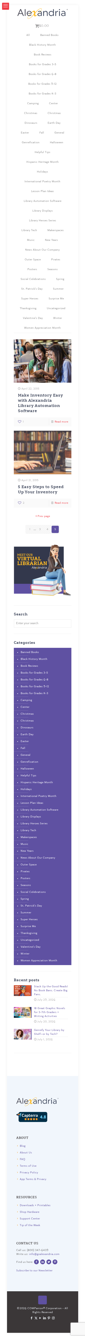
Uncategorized (56, 308)
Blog (23, 1146)
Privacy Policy (29, 1172)
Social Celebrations (33, 279)
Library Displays (42, 211)
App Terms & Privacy (33, 1179)
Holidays (42, 171)
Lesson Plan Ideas (42, 191)
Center (53, 103)
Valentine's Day (33, 318)
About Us (26, 1152)
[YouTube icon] (40, 1318)
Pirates (55, 259)
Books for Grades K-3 (42, 93)
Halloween (56, 142)
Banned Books (49, 35)
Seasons (52, 269)
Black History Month (42, 45)
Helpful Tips (42, 152)
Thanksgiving (28, 308)
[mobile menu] (5, 6)
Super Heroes (29, 298)
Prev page (44, 516)
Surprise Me (56, 298)
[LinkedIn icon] (44, 1318)
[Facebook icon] (31, 1318)
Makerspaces (55, 230)
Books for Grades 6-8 (43, 74)
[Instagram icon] (53, 1318)
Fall (41, 132)
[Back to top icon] (42, 1300)
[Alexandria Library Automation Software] (42, 13)
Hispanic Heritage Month (42, 162)
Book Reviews (42, 54)
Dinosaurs (31, 123)
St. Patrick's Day (32, 289)
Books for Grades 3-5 (42, 64)
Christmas (30, 113)
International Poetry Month (42, 181)
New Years (51, 240)
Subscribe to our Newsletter (34, 1270)
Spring (60, 279)
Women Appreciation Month (42, 328)
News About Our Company (42, 250)
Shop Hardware (29, 1212)
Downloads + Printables (35, 1205)
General (59, 132)
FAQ (22, 1159)
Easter (25, 132)
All (28, 35)
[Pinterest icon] (49, 1318)
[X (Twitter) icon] (36, 1318)
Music (31, 240)
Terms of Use (28, 1166)
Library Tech (29, 230)
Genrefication (31, 142)
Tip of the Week (30, 1225)
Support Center (30, 1218)
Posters (32, 269)
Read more (61, 421)
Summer (58, 289)
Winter (57, 318)
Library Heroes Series (42, 220)
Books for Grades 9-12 (42, 84)
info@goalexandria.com (44, 1254)
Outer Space (33, 259)
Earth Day (54, 123)
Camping (33, 103)
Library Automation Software (42, 201)
